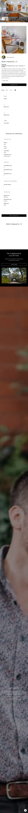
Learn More (14, 264)
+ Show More (5, 80)
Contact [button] (14, 698)
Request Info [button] (14, 84)
